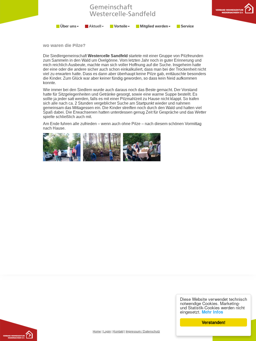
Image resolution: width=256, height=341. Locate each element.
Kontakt (118, 331)
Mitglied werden (154, 26)
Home (97, 331)
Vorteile (120, 26)
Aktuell (95, 26)
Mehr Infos (212, 312)
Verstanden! (214, 322)
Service (187, 26)
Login (107, 331)
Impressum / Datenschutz (143, 331)
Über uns (68, 26)
